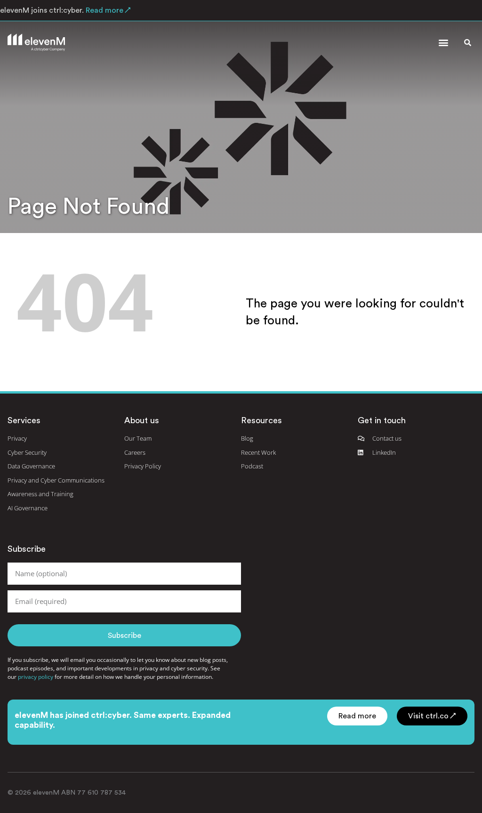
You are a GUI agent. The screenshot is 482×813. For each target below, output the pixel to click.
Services (24, 420)
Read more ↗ (107, 10)
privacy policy (35, 677)
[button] (443, 42)
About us (141, 420)
